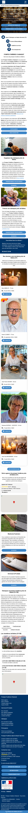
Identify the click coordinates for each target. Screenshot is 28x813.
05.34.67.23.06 (6, 251)
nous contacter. (20, 178)
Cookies (18, 799)
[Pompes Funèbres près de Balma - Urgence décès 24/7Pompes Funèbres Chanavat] (14, 2)
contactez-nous (5, 228)
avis (14, 486)
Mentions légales (6, 801)
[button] (14, 502)
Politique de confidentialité (8, 799)
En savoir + (5, 492)
